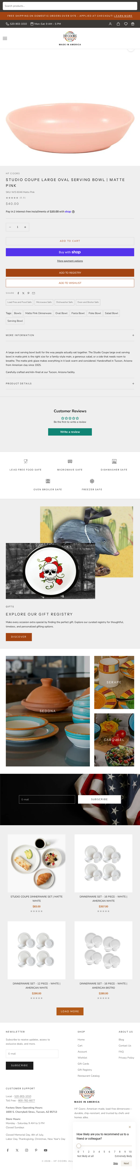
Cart (80, 1045)
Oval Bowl (61, 313)
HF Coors (13, 173)
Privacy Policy (126, 1057)
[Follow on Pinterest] (36, 1150)
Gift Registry (85, 1070)
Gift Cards (83, 1063)
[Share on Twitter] (23, 293)
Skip (115, 1163)
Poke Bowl (95, 313)
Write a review (70, 432)
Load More (70, 1011)
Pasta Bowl (78, 313)
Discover (19, 637)
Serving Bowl (15, 321)
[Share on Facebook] (18, 293)
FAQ (121, 1051)
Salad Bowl (111, 313)
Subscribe (99, 799)
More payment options (70, 261)
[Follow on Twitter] (17, 1150)
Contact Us (125, 1045)
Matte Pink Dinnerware (38, 313)
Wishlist (82, 1057)
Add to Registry (70, 273)
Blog (121, 1039)
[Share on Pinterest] (28, 293)
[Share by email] (33, 293)
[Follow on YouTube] (45, 1150)
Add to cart (70, 241)
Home (81, 1039)
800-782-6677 (26, 1100)
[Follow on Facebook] (7, 1150)
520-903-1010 (18, 24)
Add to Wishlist (70, 283)
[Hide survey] (130, 1127)
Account (82, 1051)
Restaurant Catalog (89, 1076)
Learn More (123, 15)
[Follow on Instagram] (26, 1150)
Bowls (17, 313)
